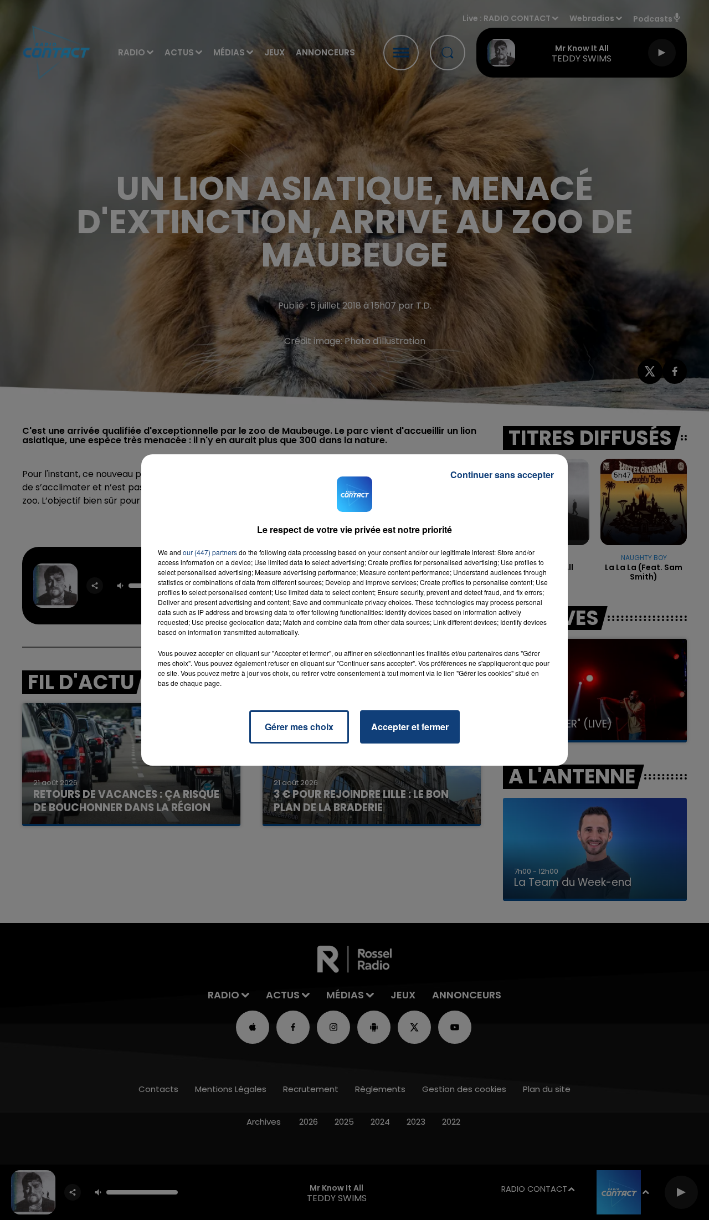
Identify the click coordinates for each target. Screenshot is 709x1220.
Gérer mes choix (299, 726)
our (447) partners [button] (210, 552)
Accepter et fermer (410, 726)
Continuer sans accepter (502, 474)
